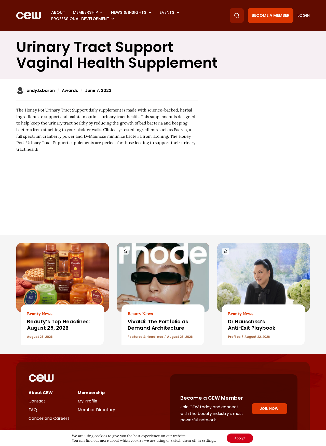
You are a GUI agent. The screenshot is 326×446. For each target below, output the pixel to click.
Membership (85, 12)
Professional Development (80, 19)
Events (167, 12)
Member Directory (96, 410)
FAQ (33, 410)
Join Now (269, 408)
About (58, 12)
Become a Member (271, 15)
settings (208, 440)
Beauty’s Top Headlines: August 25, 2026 (58, 324)
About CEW (41, 393)
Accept (240, 438)
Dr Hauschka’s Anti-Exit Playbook (251, 324)
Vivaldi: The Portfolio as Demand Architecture (158, 324)
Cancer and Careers (49, 418)
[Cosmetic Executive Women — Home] (28, 15)
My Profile (87, 401)
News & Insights (128, 12)
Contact (37, 401)
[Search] (237, 15)
